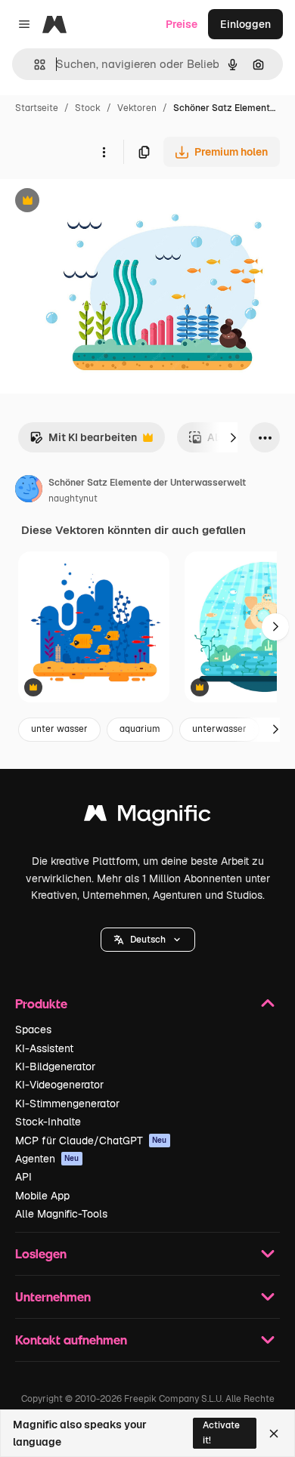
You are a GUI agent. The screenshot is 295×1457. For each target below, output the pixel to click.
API (23, 1177)
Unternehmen (53, 1296)
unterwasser (219, 729)
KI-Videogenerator (59, 1084)
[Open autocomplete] (33, 64)
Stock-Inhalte (48, 1121)
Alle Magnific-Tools (61, 1214)
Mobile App (42, 1195)
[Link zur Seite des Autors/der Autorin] (28, 491)
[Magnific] (147, 817)
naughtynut (73, 498)
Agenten (47, 1158)
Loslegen (41, 1253)
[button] (148, 940)
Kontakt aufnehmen (71, 1339)
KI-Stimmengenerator (67, 1103)
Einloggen (245, 24)
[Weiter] (233, 437)
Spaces (33, 1029)
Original (97, 202)
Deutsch (148, 940)
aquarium (140, 729)
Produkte (41, 1003)
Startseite (36, 108)
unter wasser (59, 729)
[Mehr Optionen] (103, 152)
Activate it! (221, 1432)
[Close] (274, 1434)
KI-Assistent (44, 1048)
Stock (88, 108)
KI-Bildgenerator (55, 1066)
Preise (181, 24)
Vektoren (137, 108)
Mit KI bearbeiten (83, 441)
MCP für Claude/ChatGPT (91, 1140)
